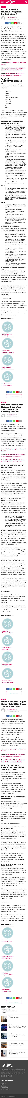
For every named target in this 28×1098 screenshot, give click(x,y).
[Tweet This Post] (9, 23)
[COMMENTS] (21, 23)
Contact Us (4, 1086)
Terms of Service (5, 1089)
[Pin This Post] (15, 23)
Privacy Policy (4, 1087)
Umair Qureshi (11, 17)
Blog (2, 1084)
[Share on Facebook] (6, 23)
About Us (3, 1083)
